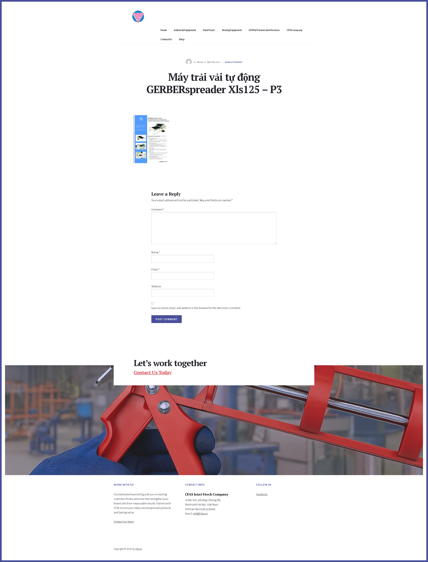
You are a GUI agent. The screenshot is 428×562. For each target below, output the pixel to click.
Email (155, 269)
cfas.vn (138, 549)
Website (156, 286)
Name (155, 252)
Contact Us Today (153, 372)
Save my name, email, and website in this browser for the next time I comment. (196, 308)
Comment (157, 209)
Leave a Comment (233, 62)
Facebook (261, 494)
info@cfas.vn (200, 513)
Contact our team (124, 521)
